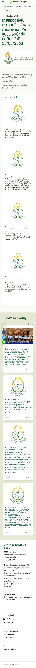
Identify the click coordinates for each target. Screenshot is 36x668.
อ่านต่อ (27, 369)
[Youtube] (4, 622)
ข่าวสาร (11, 6)
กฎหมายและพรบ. (10, 637)
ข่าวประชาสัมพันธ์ (19, 6)
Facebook (10, 615)
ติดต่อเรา (7, 646)
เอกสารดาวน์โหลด (10, 649)
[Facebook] (4, 615)
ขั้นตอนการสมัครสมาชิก (12, 632)
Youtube (10, 622)
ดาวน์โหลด (13, 88)
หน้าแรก (6, 6)
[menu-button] (3, 2)
